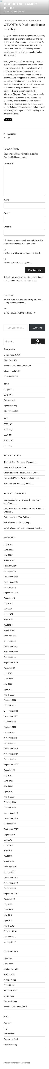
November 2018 (11, 882)
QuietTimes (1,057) (12, 354)
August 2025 (9, 598)
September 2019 (11, 829)
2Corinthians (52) (11, 410)
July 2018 (8, 904)
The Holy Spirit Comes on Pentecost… (20, 462)
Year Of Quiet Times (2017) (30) (17, 365)
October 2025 (10, 587)
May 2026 (8, 554)
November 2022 (11, 716)
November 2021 (11, 737)
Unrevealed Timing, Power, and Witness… (22, 478)
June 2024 (8, 614)
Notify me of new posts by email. (18, 262)
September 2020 (11, 764)
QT (9, 138)
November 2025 (11, 581)
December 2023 (11, 646)
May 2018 (8, 915)
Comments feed (11, 1039)
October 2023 (10, 657)
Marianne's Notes (11, 969)
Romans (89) (9, 400)
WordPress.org (10, 1044)
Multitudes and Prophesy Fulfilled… (19, 483)
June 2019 (8, 845)
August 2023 (9, 667)
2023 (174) (8, 440)
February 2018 (10, 931)
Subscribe (37, 327)
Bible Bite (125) (10, 360)
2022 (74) (8, 445)
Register (7, 1023)
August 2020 (9, 769)
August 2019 (9, 834)
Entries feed (9, 1033)
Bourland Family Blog (21, 6)
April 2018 (8, 920)
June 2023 (8, 678)
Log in (6, 1028)
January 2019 (10, 872)
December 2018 (11, 877)
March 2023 (9, 694)
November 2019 (11, 818)
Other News (9, 985)
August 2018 (9, 898)
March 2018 (9, 925)
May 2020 (8, 786)
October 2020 (10, 759)
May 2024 (8, 619)
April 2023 (8, 689)
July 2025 (8, 603)
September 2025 (11, 592)
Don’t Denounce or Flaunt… (30, 527)
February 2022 (10, 727)
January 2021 (10, 743)
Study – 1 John (10, 1001)
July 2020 (8, 775)
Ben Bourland (33, 21)
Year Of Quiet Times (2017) (15, 1006)
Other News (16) (11, 376)
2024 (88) (8, 434)
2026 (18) (8, 424)
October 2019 (10, 823)
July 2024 (8, 608)
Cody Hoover (9, 508)
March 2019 (9, 861)
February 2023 (10, 700)
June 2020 (8, 780)
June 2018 (8, 909)
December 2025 (11, 576)
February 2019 (10, 866)
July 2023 (8, 673)
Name (7, 199)
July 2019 (8, 839)
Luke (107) (8, 394)
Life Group (8, 963)
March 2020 (9, 796)
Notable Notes (10, 979)
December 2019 (11, 812)
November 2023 (11, 651)
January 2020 (10, 807)
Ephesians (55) (10, 405)
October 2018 (10, 888)
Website (7, 226)
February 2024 (10, 635)
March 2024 (9, 630)
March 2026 (9, 560)
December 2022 (11, 710)
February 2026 (10, 565)
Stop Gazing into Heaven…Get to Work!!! (21, 472)
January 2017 (10, 941)
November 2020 (11, 753)
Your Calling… (24, 517)
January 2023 (10, 705)
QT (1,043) (8, 389)
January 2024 (10, 641)
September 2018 (11, 893)
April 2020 (8, 791)
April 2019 (8, 855)
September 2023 (11, 662)
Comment (9, 163)
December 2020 (11, 748)
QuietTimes (13, 134)
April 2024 (8, 624)
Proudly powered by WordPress (17, 1062)
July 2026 (8, 544)
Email (7, 213)
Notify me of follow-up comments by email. (22, 253)
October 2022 (10, 721)
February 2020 (10, 802)
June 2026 (8, 549)
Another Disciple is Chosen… (16, 467)
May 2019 (8, 850)
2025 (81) (8, 429)
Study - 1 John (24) (12, 370)
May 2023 (8, 684)
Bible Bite (8, 958)
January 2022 (10, 732)
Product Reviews (11, 990)
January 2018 (10, 936)
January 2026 (10, 571)
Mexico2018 (9, 974)
